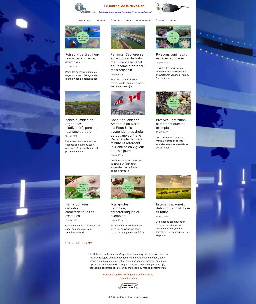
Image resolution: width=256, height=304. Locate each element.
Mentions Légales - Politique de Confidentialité (128, 274)
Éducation (115, 20)
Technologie (85, 20)
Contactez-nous (128, 278)
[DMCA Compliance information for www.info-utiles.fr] (128, 288)
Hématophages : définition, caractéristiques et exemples (79, 210)
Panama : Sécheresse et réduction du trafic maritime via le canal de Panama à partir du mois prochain (128, 62)
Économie (100, 20)
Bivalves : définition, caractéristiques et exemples (171, 124)
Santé (128, 20)
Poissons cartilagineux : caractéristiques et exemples (82, 58)
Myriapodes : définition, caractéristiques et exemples (125, 210)
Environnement (143, 20)
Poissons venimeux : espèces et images (171, 56)
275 (77, 243)
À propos (160, 20)
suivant (87, 243)
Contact (173, 20)
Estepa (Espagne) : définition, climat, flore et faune (173, 208)
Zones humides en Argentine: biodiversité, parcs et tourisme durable (81, 125)
